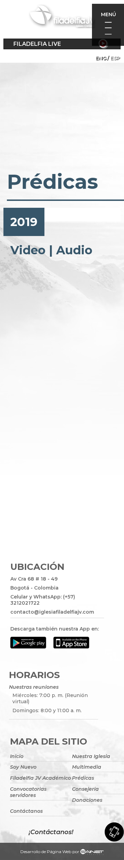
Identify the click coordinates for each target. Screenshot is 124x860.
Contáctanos (26, 811)
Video (27, 250)
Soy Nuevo (23, 767)
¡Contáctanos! (51, 832)
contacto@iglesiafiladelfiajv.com (52, 612)
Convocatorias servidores (28, 792)
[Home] (62, 17)
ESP (115, 58)
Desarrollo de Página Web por (49, 851)
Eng (100, 58)
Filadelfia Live (37, 44)
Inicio (16, 756)
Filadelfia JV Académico (40, 778)
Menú (108, 14)
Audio (74, 250)
